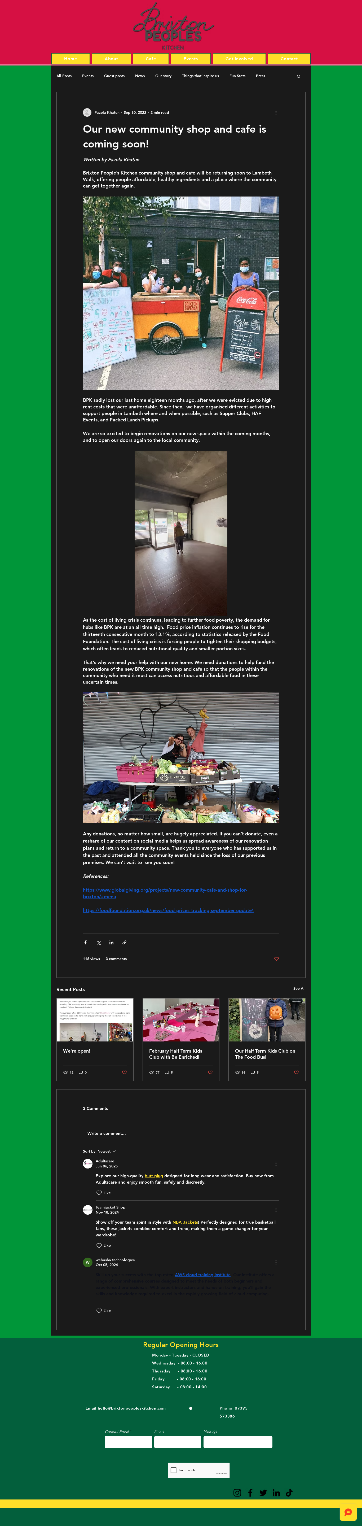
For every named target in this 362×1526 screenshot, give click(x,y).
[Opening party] (95, 1020)
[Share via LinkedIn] (111, 942)
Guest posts (114, 75)
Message (210, 1431)
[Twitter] (263, 1493)
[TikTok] (289, 1493)
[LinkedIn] (276, 1493)
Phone (159, 1431)
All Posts (64, 75)
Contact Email (117, 1431)
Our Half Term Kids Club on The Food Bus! (265, 1054)
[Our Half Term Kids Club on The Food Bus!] (267, 1020)
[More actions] (276, 112)
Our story (163, 75)
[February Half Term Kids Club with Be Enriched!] (181, 1020)
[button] (298, 76)
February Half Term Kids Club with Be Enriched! (175, 1054)
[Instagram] (237, 1493)
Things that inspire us (200, 75)
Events (88, 75)
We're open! (76, 1051)
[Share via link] (124, 942)
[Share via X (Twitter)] (98, 942)
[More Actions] (276, 1164)
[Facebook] (250, 1493)
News (140, 75)
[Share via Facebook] (85, 942)
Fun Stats (237, 75)
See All (299, 988)
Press (260, 75)
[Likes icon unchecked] (99, 1193)
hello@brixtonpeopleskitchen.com (132, 1408)
